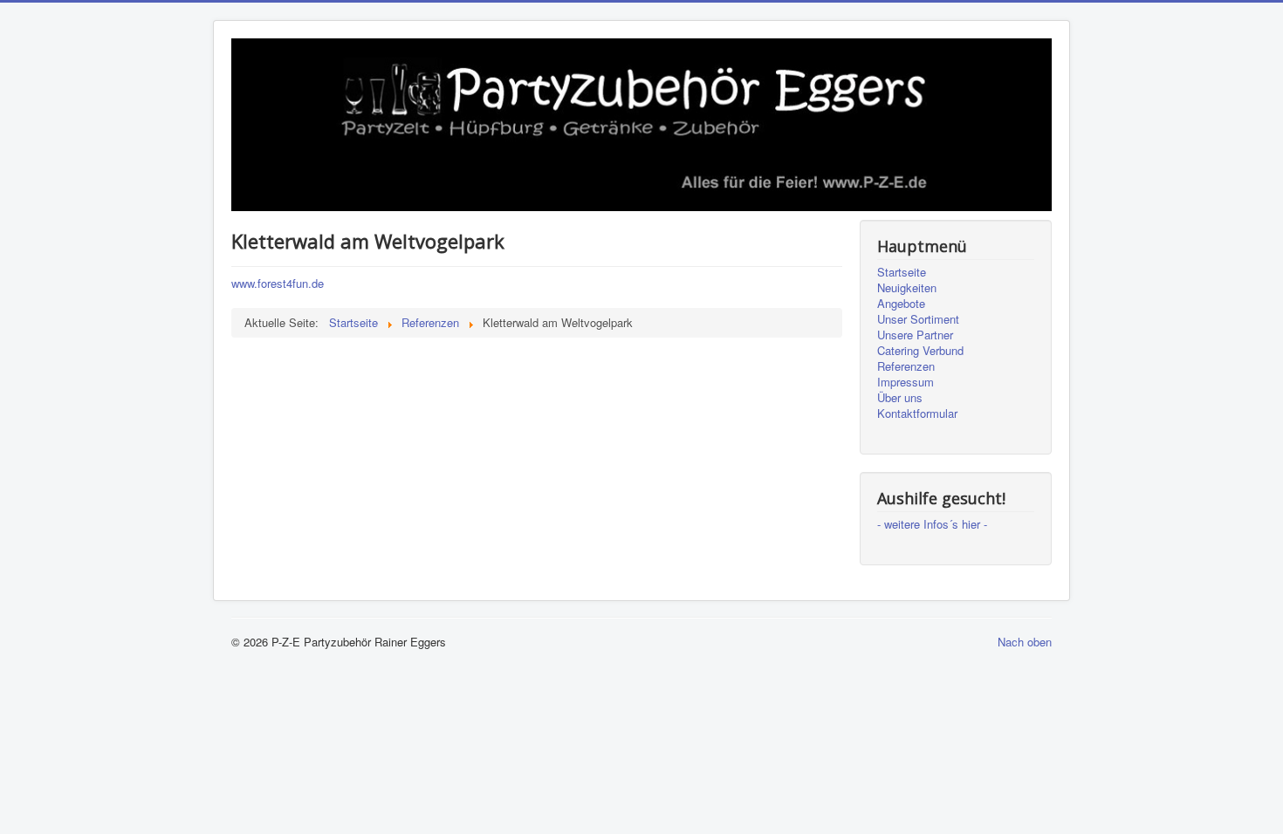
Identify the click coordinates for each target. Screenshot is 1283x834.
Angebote (901, 303)
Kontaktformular (917, 413)
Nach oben (1025, 641)
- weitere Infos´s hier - (932, 524)
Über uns (900, 398)
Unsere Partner (915, 335)
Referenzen (906, 366)
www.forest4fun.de (277, 283)
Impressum (905, 382)
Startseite (901, 272)
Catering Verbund (920, 351)
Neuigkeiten (907, 288)
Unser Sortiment (918, 319)
